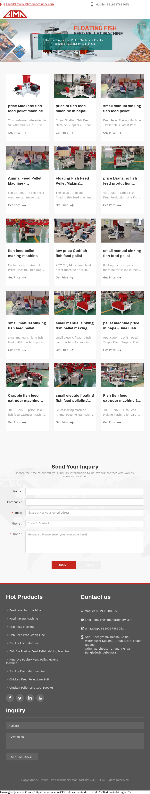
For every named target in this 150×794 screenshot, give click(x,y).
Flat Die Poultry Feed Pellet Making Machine (39, 651)
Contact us (95, 597)
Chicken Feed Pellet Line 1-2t (29, 679)
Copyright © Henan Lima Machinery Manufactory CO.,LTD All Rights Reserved (75, 780)
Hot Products (24, 597)
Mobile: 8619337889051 (102, 611)
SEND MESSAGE (22, 756)
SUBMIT (64, 565)
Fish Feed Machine (21, 626)
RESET (89, 565)
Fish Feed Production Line (27, 635)
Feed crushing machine (25, 610)
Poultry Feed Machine (24, 643)
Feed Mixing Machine (23, 618)
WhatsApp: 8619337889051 (104, 628)
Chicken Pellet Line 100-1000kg (31, 687)
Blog (58, 40)
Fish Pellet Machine (78, 40)
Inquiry (15, 711)
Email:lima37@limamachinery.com (108, 619)
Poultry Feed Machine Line (27, 671)
